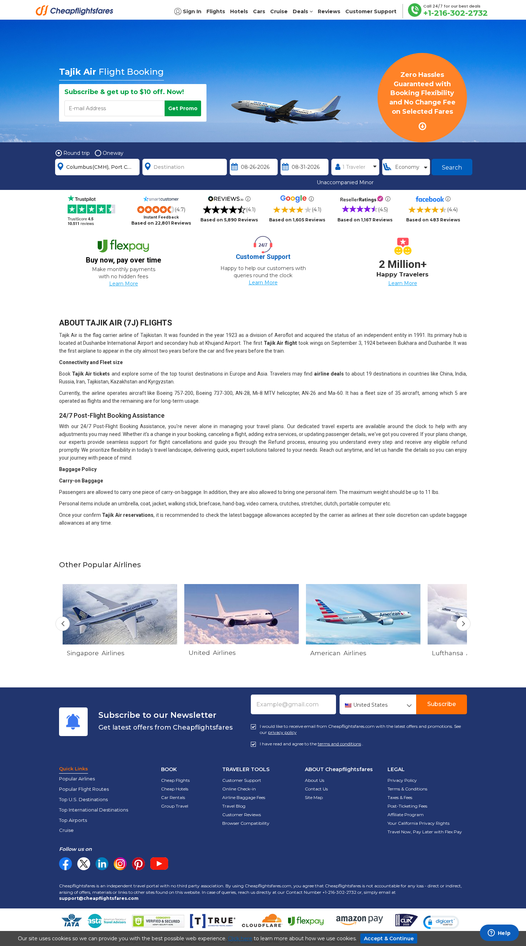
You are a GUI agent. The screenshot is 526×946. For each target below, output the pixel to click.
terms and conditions (339, 743)
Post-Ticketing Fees (407, 806)
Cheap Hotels (174, 788)
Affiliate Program (406, 814)
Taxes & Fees (400, 797)
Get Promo (183, 108)
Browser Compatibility (245, 823)
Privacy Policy (402, 780)
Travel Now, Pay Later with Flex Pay (425, 831)
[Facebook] (65, 868)
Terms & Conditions (407, 788)
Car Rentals (173, 797)
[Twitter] (83, 863)
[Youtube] (159, 863)
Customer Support (241, 780)
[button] (441, 922)
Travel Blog (233, 806)
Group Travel (174, 806)
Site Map (314, 797)
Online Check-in (239, 788)
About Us (314, 780)
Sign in (192, 11)
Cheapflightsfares (76, 12)
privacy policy (282, 732)
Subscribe (441, 704)
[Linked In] (102, 863)
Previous (62, 624)
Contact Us (316, 788)
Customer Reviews (241, 814)
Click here (240, 938)
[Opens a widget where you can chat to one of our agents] (499, 933)
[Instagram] (120, 863)
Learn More (123, 283)
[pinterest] (138, 863)
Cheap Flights (175, 780)
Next (463, 624)
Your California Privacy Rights (418, 823)
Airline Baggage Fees (243, 797)
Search (452, 167)
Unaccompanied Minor (345, 182)
